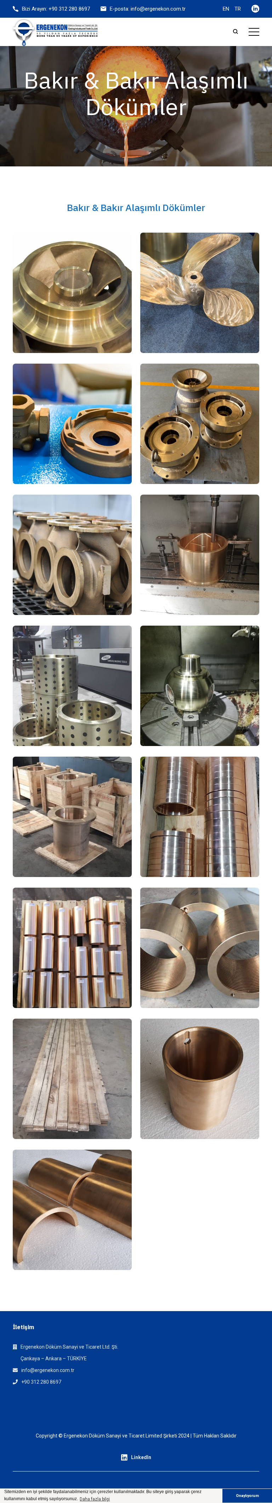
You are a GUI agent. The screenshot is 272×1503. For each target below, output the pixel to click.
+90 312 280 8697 (69, 9)
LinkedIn (141, 1457)
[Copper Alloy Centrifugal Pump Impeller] (72, 293)
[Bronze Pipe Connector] (72, 555)
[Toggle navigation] (254, 32)
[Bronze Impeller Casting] (199, 293)
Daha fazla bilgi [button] (95, 1499)
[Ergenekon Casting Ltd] (136, 1486)
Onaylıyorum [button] (247, 1495)
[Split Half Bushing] (72, 1210)
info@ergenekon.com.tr (47, 1370)
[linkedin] (255, 9)
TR (237, 9)
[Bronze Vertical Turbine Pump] (199, 424)
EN (226, 9)
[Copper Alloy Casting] (72, 424)
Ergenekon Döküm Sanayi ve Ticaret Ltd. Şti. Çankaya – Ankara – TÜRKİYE (69, 1352)
